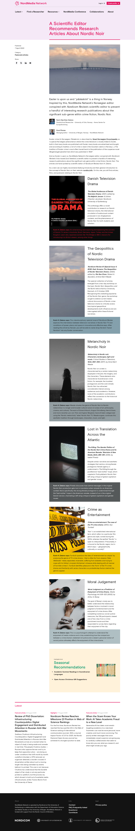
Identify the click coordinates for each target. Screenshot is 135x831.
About (110, 12)
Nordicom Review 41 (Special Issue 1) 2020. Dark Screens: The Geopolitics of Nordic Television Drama (102, 269)
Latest (19, 12)
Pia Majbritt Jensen (95, 196)
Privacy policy (101, 805)
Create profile (113, 3)
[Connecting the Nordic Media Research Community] (31, 3)
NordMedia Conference (74, 12)
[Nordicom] (27, 820)
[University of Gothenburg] (49, 820)
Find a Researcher (35, 12)
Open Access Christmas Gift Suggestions (70, 679)
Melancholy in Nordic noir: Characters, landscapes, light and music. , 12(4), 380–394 (101, 358)
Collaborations (97, 12)
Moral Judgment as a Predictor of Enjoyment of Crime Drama (101, 590)
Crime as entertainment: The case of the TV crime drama (102, 523)
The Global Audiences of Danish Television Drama (100, 192)
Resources (54, 12)
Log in (102, 3)
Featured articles (21, 55)
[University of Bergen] (81, 820)
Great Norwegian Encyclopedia (105, 139)
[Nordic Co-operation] (107, 820)
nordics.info (88, 170)
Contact (72, 805)
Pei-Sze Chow (100, 274)
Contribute (73, 813)
